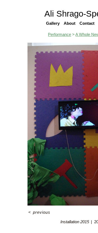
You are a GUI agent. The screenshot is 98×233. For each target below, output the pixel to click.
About (69, 23)
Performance (59, 34)
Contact (86, 23)
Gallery (53, 23)
